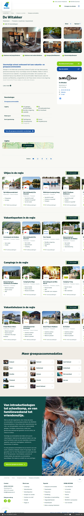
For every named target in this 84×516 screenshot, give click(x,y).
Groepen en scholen (70, 6)
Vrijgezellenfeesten (49, 500)
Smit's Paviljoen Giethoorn (68, 193)
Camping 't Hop (68, 282)
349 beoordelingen (11, 339)
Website (63, 92)
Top (80, 479)
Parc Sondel (47, 237)
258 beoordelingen (31, 205)
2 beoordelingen (50, 249)
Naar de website (63, 69)
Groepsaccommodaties (33, 13)
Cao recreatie (68, 502)
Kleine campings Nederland (51, 505)
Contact (67, 497)
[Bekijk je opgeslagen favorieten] (60, 6)
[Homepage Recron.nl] (5, 512)
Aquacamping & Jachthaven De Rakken (10, 282)
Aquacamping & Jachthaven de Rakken (70, 238)
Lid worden (68, 489)
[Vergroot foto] (52, 33)
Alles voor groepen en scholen (14, 464)
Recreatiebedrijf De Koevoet (29, 193)
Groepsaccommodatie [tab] (11, 101)
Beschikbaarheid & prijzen (66, 64)
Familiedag (47, 494)
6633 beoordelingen (11, 205)
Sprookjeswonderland (10, 192)
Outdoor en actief (28, 497)
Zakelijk (26, 500)
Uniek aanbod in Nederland (60, 1)
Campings (26, 486)
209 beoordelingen (11, 249)
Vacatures (67, 492)
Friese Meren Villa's (9, 327)
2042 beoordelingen (51, 339)
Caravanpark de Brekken (11, 237)
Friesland (32, 196)
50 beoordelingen (12, 24)
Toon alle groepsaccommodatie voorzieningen (18, 131)
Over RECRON (69, 486)
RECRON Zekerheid (74, 1)
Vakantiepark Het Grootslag (29, 327)
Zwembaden (47, 489)
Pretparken (47, 492)
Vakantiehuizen (28, 489)
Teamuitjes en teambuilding (51, 497)
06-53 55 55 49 (65, 90)
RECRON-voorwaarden (71, 500)
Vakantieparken (28, 492)
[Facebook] (5, 500)
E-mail (62, 94)
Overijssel (72, 196)
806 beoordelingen (31, 339)
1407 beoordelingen (71, 339)
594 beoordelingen (71, 294)
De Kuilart (66, 327)
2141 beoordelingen (71, 205)
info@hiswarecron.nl (9, 492)
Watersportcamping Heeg (51, 192)
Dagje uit (26, 502)
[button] (79, 192)
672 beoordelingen (31, 294)
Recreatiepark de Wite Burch (50, 282)
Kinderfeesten (48, 502)
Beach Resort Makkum (50, 327)
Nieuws (67, 494)
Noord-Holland (14, 194)
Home (12, 13)
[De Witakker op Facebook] (60, 98)
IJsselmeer (58, 239)
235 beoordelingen (51, 205)
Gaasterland (19, 239)
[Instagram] (9, 500)
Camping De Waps (29, 282)
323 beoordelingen (51, 294)
